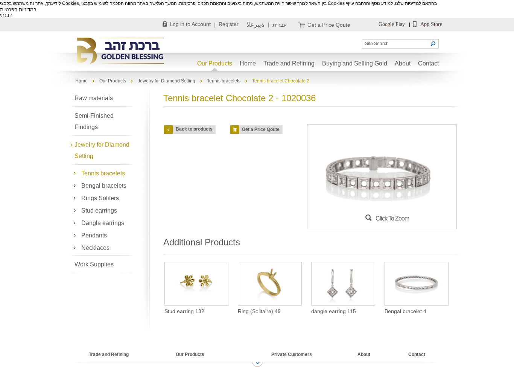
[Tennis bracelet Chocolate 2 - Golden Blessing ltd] (122, 51)
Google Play (392, 24)
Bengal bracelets (103, 185)
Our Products (214, 63)
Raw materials (94, 98)
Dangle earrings (102, 223)
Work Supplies (94, 264)
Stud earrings (99, 210)
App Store (430, 24)
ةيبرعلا (255, 24)
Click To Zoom (392, 218)
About (403, 63)
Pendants (94, 235)
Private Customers (291, 354)
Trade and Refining (289, 63)
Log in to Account (190, 24)
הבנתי (6, 15)
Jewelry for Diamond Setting (166, 81)
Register (229, 24)
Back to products (194, 129)
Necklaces (95, 248)
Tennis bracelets (223, 81)
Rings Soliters (100, 198)
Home (248, 63)
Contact (428, 63)
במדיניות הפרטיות (18, 9)
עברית (279, 25)
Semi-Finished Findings (94, 121)
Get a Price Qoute (328, 25)
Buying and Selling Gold (354, 63)
